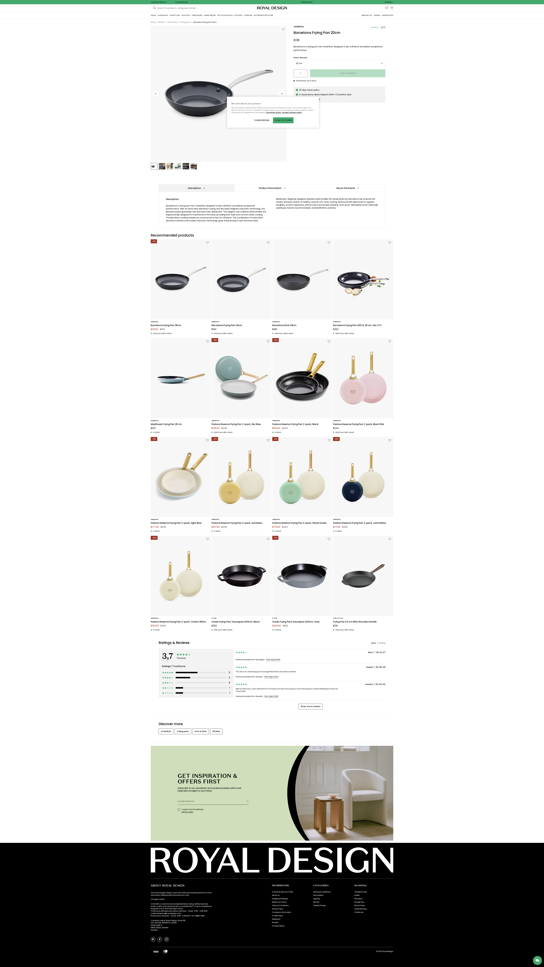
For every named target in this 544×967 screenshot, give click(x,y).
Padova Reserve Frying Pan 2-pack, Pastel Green (299, 523)
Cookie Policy (277, 916)
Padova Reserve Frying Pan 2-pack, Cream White (178, 622)
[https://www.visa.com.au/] (155, 951)
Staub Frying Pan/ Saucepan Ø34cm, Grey (296, 622)
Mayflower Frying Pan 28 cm (166, 424)
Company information (281, 912)
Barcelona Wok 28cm (284, 325)
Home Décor (318, 895)
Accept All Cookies (283, 120)
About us (276, 895)
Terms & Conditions (280, 905)
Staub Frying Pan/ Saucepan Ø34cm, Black (236, 622)
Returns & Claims (279, 902)
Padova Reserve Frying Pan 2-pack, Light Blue (176, 523)
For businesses (278, 926)
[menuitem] (153, 15)
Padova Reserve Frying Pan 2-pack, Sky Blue (236, 424)
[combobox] (389, 2)
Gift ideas (358, 899)
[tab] (196, 188)
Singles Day (359, 902)
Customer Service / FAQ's (282, 892)
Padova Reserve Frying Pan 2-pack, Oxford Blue (359, 523)
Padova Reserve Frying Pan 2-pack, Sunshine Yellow (237, 523)
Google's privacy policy (292, 112)
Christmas (358, 912)
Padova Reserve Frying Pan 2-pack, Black (295, 424)
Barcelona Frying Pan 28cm (166, 325)
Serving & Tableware (322, 892)
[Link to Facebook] (160, 939)
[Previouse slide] (156, 94)
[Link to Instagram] (166, 939)
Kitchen (316, 902)
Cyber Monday (360, 909)
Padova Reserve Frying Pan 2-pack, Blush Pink (358, 424)
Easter (356, 895)
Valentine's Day (360, 892)
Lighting (316, 899)
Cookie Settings (261, 120)
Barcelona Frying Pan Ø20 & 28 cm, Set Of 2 (357, 325)
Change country (158, 899)
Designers (276, 919)
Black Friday (359, 905)
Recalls (275, 922)
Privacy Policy (277, 909)
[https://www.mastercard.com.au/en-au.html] (165, 951)
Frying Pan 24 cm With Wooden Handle (354, 622)
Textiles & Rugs (319, 905)
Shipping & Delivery (280, 899)
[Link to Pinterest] (153, 939)
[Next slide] (281, 94)
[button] (389, 2)
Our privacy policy (273, 112)
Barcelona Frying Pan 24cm (227, 325)
